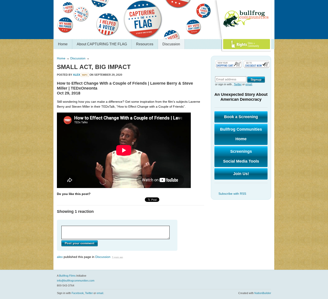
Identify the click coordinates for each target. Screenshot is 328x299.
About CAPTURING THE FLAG (102, 44)
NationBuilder (262, 293)
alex (76, 74)
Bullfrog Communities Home (241, 134)
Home (63, 44)
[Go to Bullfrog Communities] (246, 19)
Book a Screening (241, 117)
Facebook (78, 293)
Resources (144, 44)
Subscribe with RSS (232, 193)
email (248, 84)
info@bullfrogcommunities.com (75, 280)
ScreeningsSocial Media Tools (241, 156)
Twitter (238, 84)
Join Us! (241, 173)
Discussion (171, 44)
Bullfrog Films (67, 275)
